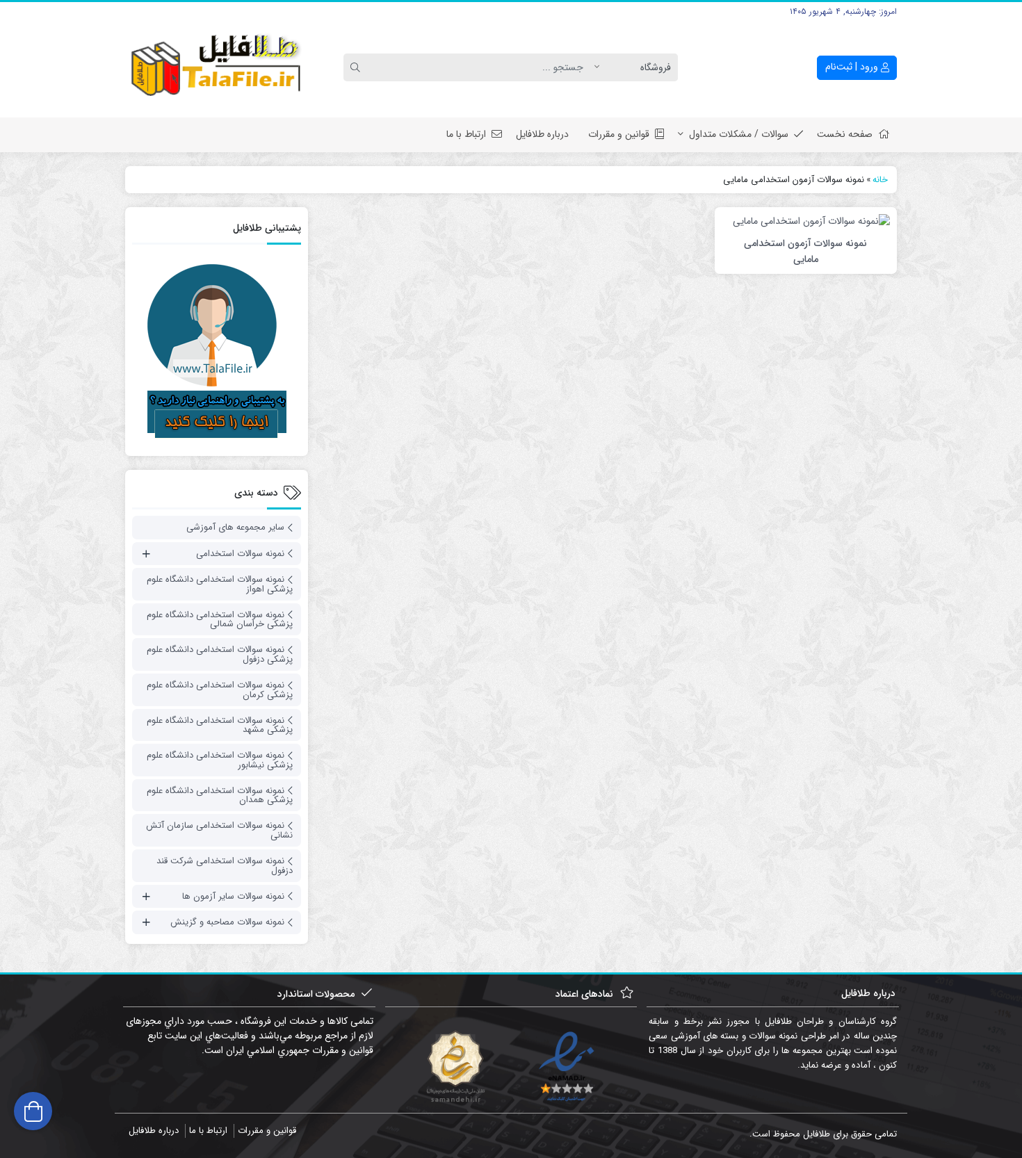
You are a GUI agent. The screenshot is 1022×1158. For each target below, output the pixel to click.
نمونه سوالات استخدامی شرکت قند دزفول (224, 866)
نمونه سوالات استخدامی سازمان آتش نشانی (219, 830)
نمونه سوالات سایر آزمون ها (233, 896)
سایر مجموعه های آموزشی (235, 527)
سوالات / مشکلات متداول (738, 134)
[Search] (357, 67)
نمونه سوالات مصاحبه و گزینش (227, 922)
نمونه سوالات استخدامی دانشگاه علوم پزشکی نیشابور (220, 760)
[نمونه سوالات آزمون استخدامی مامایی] (811, 221)
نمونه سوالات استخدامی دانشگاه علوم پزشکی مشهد (220, 725)
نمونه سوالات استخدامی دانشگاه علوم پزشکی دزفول (220, 654)
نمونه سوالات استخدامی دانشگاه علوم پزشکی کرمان (220, 690)
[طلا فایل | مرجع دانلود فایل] (216, 67)
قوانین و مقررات (618, 134)
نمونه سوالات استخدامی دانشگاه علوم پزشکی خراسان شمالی (220, 619)
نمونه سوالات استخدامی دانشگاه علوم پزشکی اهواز (220, 584)
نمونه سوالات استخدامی (240, 553)
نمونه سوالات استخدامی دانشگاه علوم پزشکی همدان (220, 795)
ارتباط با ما (466, 134)
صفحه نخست (845, 134)
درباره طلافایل (542, 134)
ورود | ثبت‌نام (853, 66)
